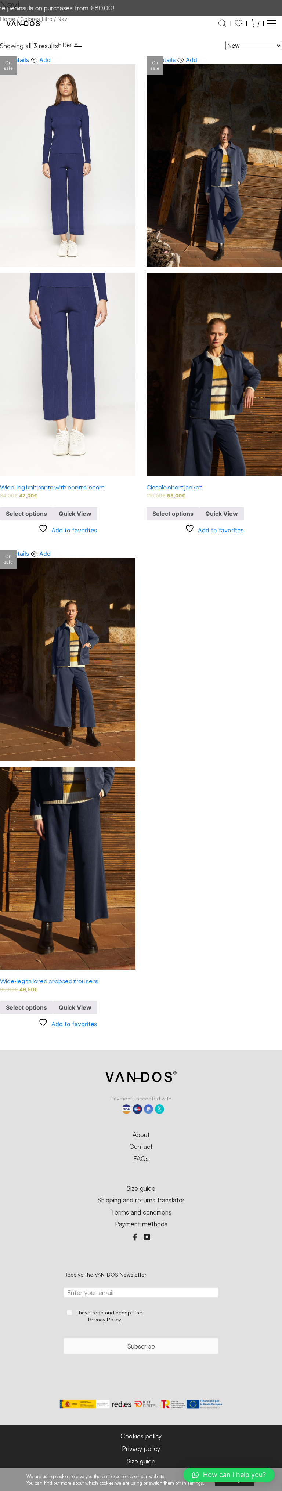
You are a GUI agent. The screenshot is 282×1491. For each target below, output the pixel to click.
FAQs (141, 1158)
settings (195, 1483)
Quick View (75, 513)
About (141, 1135)
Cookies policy (141, 1436)
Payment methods (141, 1224)
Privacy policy (141, 1448)
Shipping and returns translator (141, 1200)
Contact (141, 1146)
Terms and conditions (141, 1212)
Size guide (141, 1188)
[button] (271, 23)
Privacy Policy (104, 1319)
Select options (26, 513)
